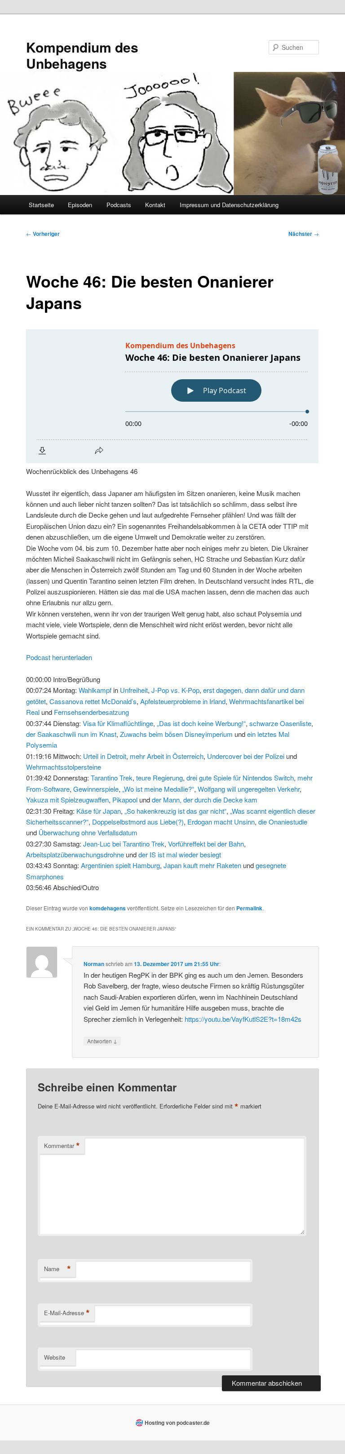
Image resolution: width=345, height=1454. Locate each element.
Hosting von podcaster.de (177, 1423)
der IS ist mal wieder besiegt (179, 854)
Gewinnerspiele (96, 788)
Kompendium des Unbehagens (82, 55)
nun (83, 734)
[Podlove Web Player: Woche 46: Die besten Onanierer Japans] (172, 396)
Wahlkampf (95, 690)
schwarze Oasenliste (280, 723)
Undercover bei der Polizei (245, 756)
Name (57, 1269)
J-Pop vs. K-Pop (175, 690)
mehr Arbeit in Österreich (166, 756)
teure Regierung (159, 777)
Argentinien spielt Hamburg (120, 865)
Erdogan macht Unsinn (221, 821)
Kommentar (62, 1146)
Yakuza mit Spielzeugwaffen (67, 799)
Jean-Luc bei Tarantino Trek (123, 843)
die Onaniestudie (282, 821)
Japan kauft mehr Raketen (202, 865)
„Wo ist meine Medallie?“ (158, 788)
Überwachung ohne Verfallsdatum (88, 832)
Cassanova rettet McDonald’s (93, 701)
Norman (94, 964)
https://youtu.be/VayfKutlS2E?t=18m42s (243, 1019)
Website (54, 1357)
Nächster (303, 234)
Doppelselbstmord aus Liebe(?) (138, 821)
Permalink (249, 908)
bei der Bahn (225, 843)
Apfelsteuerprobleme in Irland (183, 701)
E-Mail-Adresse (67, 1313)
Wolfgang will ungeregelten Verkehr (249, 788)
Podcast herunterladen (59, 657)
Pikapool (124, 799)
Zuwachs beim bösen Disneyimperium (176, 734)
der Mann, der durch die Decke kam (204, 799)
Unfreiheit (134, 690)
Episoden (80, 204)
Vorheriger (43, 234)
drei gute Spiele (208, 777)
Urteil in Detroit (104, 756)
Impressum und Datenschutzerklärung (229, 204)
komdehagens (107, 908)
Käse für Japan (98, 811)
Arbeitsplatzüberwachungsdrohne (75, 854)
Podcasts (118, 204)
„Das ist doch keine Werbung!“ (201, 723)
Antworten (102, 1041)
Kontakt (155, 204)
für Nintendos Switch (263, 777)
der (30, 734)
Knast (107, 734)
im (93, 734)
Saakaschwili (56, 734)
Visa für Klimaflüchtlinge (118, 723)
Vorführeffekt (186, 843)
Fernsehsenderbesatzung (91, 712)
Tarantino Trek (112, 777)
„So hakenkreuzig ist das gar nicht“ (175, 811)
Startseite (41, 204)
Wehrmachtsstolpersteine (63, 766)
